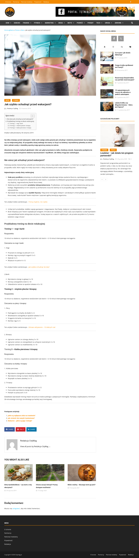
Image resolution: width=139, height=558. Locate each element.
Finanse (26, 23)
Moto (70, 23)
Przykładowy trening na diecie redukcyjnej (20, 121)
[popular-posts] (104, 47)
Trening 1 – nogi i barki (16, 123)
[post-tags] (130, 47)
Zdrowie (118, 23)
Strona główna (9, 30)
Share (10, 429)
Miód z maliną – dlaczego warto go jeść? (81, 485)
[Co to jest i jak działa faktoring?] (106, 53)
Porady (90, 23)
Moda (60, 23)
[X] (133, 2)
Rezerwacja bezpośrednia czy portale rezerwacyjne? (124, 79)
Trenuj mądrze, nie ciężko (38, 202)
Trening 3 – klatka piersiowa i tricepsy (20, 128)
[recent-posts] (113, 47)
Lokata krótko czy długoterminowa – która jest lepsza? (123, 105)
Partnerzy (16, 2)
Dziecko (17, 23)
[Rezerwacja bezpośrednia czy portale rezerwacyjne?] (106, 78)
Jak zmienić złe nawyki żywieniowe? (21, 418)
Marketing (49, 23)
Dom (7, 23)
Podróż (80, 23)
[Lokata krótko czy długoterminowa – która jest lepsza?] (106, 103)
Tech (98, 23)
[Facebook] (131, 2)
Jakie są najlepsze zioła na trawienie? (21, 415)
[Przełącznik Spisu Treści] (31, 116)
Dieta (22, 30)
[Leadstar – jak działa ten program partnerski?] (117, 135)
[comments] (121, 47)
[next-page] (105, 179)
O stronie (8, 2)
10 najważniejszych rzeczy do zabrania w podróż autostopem (123, 92)
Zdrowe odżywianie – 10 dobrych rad (42, 327)
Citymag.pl (18, 555)
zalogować (16, 508)
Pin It (22, 429)
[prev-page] (102, 179)
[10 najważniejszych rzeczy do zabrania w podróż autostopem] (106, 90)
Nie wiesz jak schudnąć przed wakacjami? (20, 119)
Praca (113, 150)
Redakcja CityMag (12, 108)
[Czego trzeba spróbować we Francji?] (106, 65)
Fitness (37, 23)
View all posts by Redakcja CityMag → (35, 446)
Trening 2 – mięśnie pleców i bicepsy (20, 125)
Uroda (107, 23)
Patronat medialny (26, 2)
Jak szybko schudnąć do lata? (39, 267)
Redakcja (46, 2)
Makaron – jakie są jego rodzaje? (20, 421)
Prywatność (37, 2)
